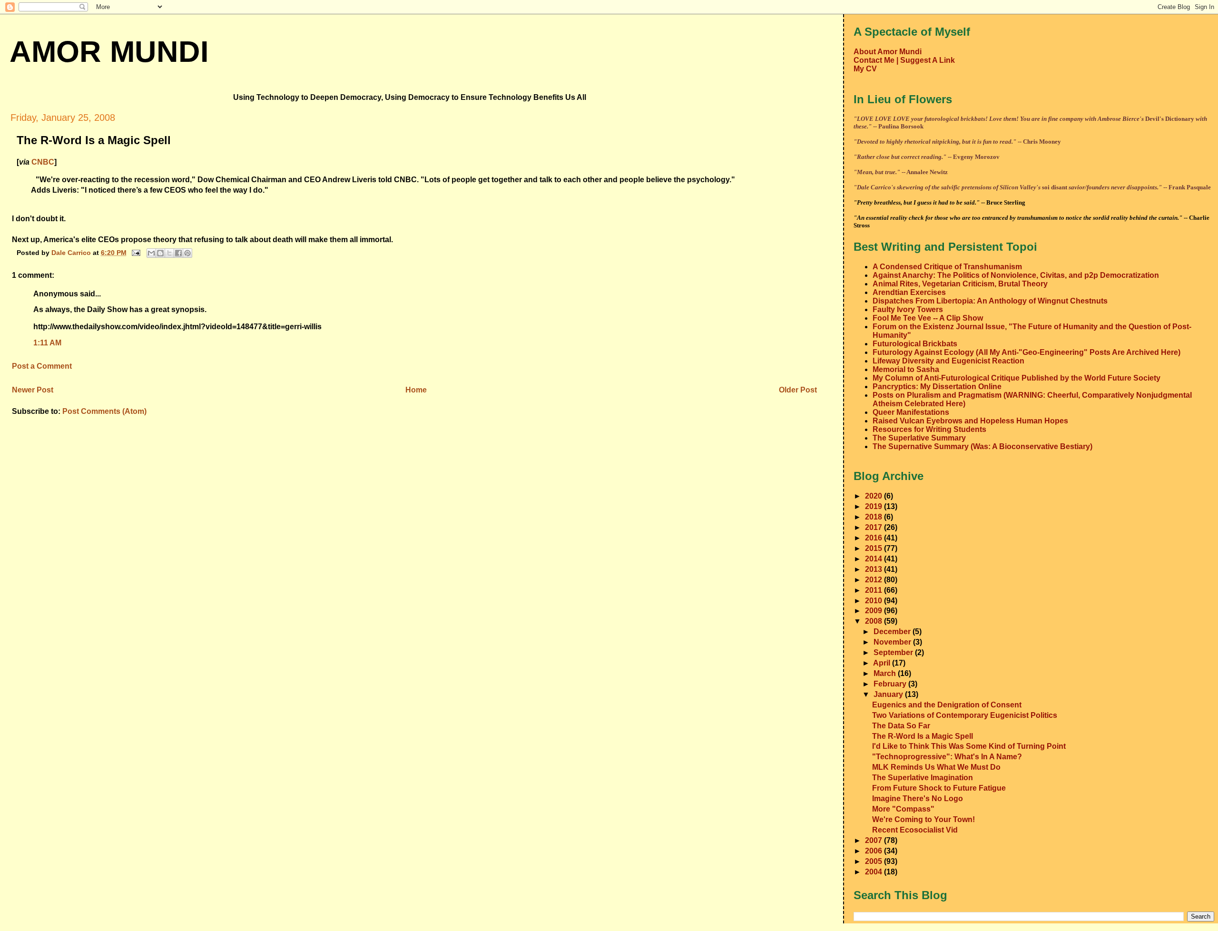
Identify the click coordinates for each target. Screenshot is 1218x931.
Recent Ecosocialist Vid (915, 830)
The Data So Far (901, 726)
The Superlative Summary (919, 438)
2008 (874, 621)
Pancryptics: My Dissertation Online (937, 386)
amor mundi (109, 51)
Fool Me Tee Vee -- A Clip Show (928, 318)
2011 (874, 590)
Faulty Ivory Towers (908, 309)
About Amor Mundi (888, 52)
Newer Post (32, 390)
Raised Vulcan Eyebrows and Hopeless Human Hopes (970, 421)
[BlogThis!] (160, 253)
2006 (874, 851)
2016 (874, 538)
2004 (874, 872)
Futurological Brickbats (915, 344)
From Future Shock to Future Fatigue (939, 788)
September (894, 652)
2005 (874, 861)
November (893, 642)
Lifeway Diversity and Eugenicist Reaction (948, 361)
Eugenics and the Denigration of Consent (947, 705)
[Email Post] (135, 252)
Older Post (798, 390)
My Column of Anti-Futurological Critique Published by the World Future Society (1016, 378)
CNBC (42, 162)
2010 (874, 601)
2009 (874, 611)
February (891, 684)
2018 (874, 517)
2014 (874, 559)
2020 (874, 496)
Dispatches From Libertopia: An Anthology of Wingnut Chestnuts (990, 301)
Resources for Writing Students (929, 429)
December (893, 631)
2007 (874, 840)
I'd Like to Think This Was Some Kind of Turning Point (969, 746)
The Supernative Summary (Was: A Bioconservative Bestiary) (982, 446)
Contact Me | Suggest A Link (904, 60)
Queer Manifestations (911, 412)
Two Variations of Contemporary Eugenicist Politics (964, 715)
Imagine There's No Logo (917, 798)
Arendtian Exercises (909, 292)
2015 (874, 548)
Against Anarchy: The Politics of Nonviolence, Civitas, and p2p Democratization (1016, 275)
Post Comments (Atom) (104, 411)
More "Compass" (903, 809)
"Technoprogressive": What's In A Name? (947, 757)
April (882, 663)
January (889, 694)
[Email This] (151, 253)
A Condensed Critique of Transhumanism (947, 267)
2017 (874, 527)
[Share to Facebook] (178, 253)
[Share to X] (169, 253)
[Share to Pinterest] (187, 253)
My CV (865, 69)
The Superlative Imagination (922, 778)
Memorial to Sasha (906, 369)
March (886, 673)
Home (416, 390)
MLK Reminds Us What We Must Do (936, 767)
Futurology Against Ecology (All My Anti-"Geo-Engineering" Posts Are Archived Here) (1026, 352)
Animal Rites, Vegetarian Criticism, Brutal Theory (960, 284)
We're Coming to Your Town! (923, 819)
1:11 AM (47, 343)
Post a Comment (42, 366)
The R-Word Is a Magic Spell (922, 736)
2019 (874, 506)
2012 (874, 580)
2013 (874, 569)
